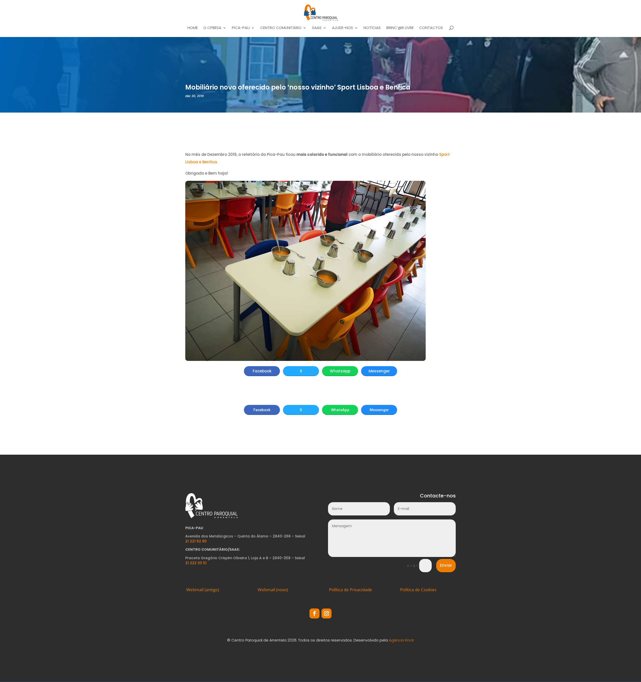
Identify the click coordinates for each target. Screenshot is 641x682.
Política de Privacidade (350, 589)
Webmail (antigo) (202, 589)
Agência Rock (401, 640)
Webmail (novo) (273, 589)
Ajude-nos (342, 28)
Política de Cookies (418, 589)
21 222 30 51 (196, 562)
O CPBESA (212, 28)
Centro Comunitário (280, 28)
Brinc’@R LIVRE (400, 28)
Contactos (431, 28)
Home (193, 28)
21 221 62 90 (196, 541)
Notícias (372, 28)
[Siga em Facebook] (314, 613)
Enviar (446, 565)
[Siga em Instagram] (327, 613)
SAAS (317, 28)
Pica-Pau (241, 28)
